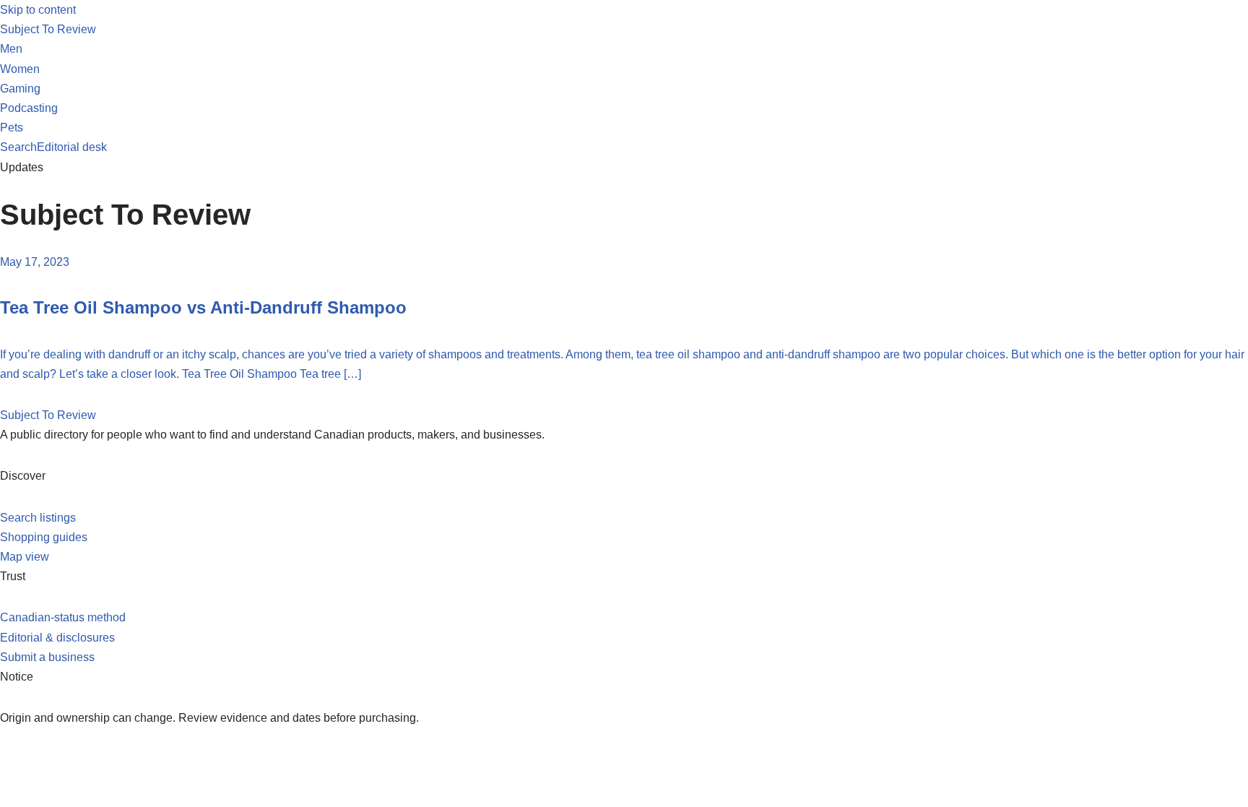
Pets (11, 127)
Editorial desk (72, 147)
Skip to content (38, 10)
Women (20, 69)
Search (18, 147)
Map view (24, 557)
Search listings (38, 518)
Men (11, 49)
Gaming (20, 88)
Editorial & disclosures (57, 637)
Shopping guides (43, 537)
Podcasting (29, 108)
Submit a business (47, 657)
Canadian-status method (63, 617)
